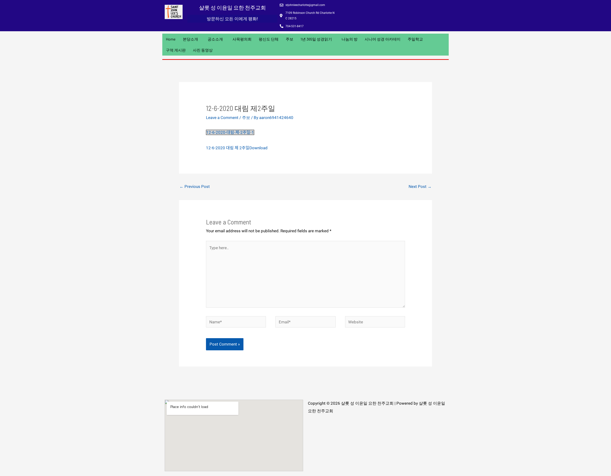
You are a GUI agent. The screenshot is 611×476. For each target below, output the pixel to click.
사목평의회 (242, 39)
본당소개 (190, 39)
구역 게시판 (176, 50)
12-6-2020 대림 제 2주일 (227, 147)
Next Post (420, 186)
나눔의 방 (350, 39)
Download (258, 147)
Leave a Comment (222, 117)
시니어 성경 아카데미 (382, 39)
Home (171, 39)
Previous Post (194, 186)
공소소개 (215, 39)
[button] (191, 39)
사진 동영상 (203, 50)
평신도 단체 (269, 39)
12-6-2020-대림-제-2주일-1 (230, 132)
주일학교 (415, 39)
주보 (289, 39)
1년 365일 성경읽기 (316, 39)
